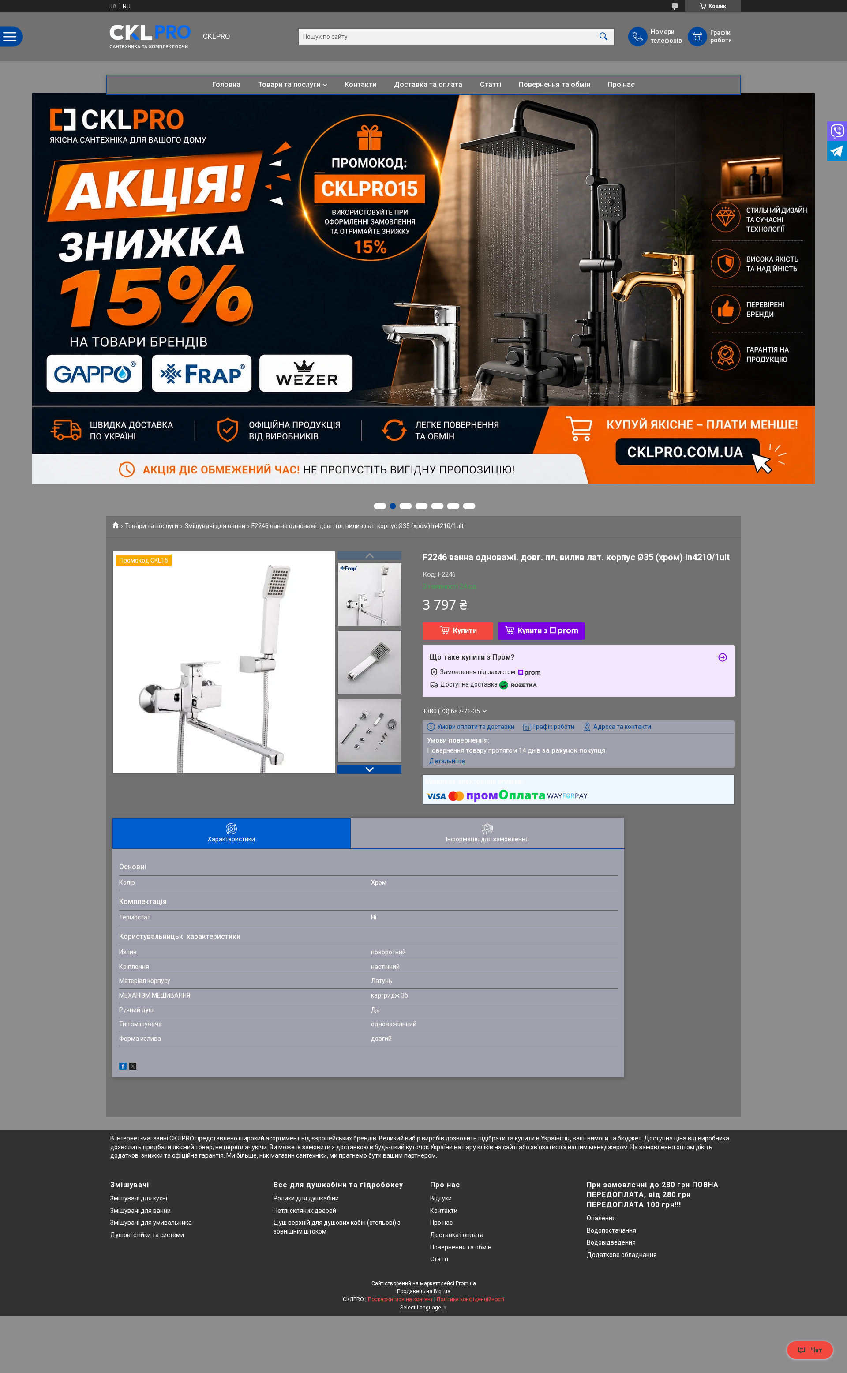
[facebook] (123, 1067)
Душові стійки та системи (147, 1234)
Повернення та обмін (554, 84)
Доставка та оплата (428, 84)
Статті (490, 84)
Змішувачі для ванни (215, 525)
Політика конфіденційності (470, 1299)
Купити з (532, 630)
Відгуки (441, 1198)
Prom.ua (466, 1283)
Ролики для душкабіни (306, 1198)
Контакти (360, 84)
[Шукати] (603, 37)
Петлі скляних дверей (305, 1210)
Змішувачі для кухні (138, 1198)
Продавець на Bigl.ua (423, 1291)
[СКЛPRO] (152, 36)
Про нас (621, 84)
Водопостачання (611, 1230)
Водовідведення (611, 1242)
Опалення (601, 1218)
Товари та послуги (289, 84)
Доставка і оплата (456, 1234)
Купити (465, 630)
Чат (816, 1350)
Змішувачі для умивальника (151, 1222)
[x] (132, 1067)
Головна (226, 84)
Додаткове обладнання (622, 1254)
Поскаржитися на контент (400, 1299)
